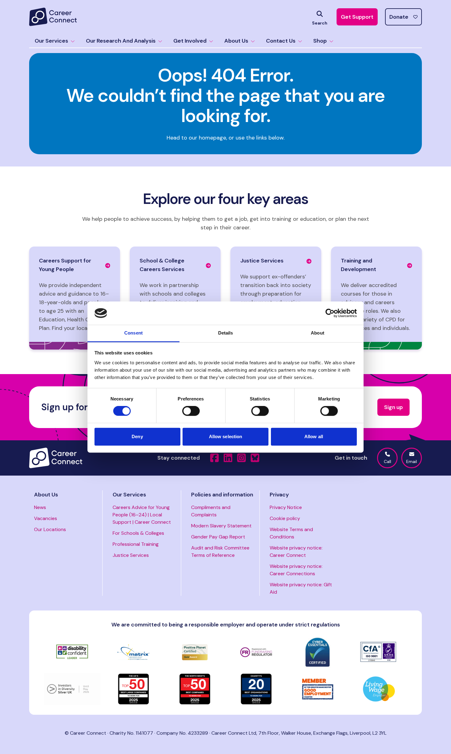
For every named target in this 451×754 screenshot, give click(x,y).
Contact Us (280, 40)
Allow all (313, 436)
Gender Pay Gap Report (218, 537)
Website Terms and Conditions (291, 533)
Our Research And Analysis (121, 40)
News (40, 507)
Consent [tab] (133, 333)
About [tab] (317, 333)
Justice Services (131, 555)
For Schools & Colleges (138, 533)
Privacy (279, 494)
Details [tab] (225, 333)
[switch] (191, 411)
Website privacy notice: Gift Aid (301, 588)
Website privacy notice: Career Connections (296, 570)
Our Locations (50, 529)
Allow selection (225, 436)
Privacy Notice (286, 507)
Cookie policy (285, 518)
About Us (236, 40)
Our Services (51, 40)
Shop (320, 40)
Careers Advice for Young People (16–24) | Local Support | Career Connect (142, 514)
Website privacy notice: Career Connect (296, 551)
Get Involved (189, 40)
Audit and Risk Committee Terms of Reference (220, 551)
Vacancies (45, 518)
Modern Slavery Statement (221, 525)
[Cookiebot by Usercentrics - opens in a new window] (330, 313)
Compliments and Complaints (210, 511)
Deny (137, 436)
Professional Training (136, 544)
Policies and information (222, 494)
